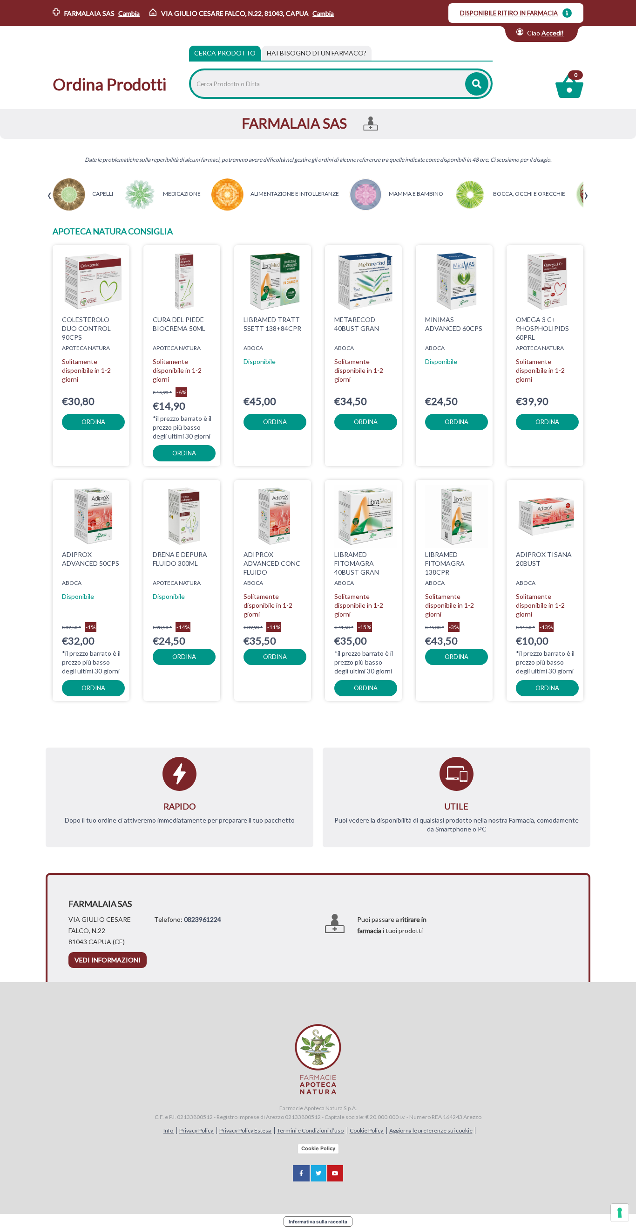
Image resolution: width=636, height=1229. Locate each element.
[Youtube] (335, 1173)
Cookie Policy (367, 1130)
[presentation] (49, 196)
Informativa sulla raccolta (318, 1221)
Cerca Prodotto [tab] (225, 53)
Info (168, 1130)
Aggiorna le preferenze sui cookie (431, 1130)
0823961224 (202, 919)
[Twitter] (318, 1173)
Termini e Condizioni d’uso (311, 1130)
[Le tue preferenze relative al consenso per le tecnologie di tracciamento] (620, 1213)
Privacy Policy (196, 1130)
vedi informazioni (107, 960)
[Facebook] (301, 1173)
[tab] (317, 53)
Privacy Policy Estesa (245, 1130)
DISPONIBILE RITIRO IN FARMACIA (509, 13)
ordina (93, 422)
